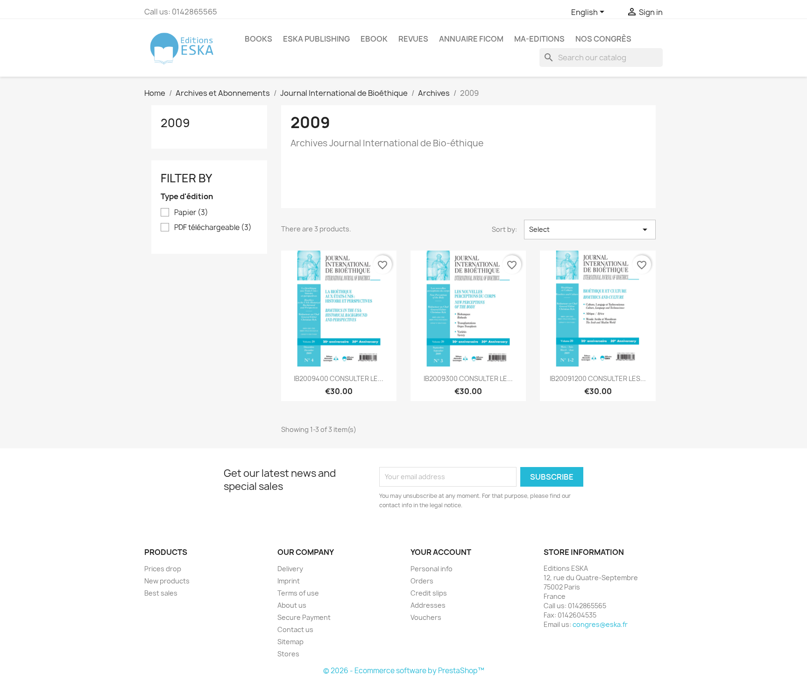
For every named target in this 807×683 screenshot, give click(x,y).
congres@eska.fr (600, 624)
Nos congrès (603, 39)
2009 (175, 123)
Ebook (374, 39)
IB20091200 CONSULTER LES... (598, 378)
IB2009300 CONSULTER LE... (468, 378)
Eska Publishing (316, 39)
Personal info (432, 568)
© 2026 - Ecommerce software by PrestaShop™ (403, 671)
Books (258, 39)
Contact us (295, 629)
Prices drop (162, 568)
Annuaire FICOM (471, 39)
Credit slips (429, 593)
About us (291, 605)
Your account (441, 552)
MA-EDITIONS (539, 39)
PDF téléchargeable (213, 227)
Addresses (428, 605)
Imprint (288, 580)
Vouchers (426, 617)
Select (590, 229)
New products (167, 580)
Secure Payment (304, 617)
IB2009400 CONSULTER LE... (338, 378)
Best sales (160, 593)
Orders (422, 580)
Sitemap (290, 641)
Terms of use (298, 593)
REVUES (413, 39)
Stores (288, 653)
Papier (191, 212)
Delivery (290, 568)
